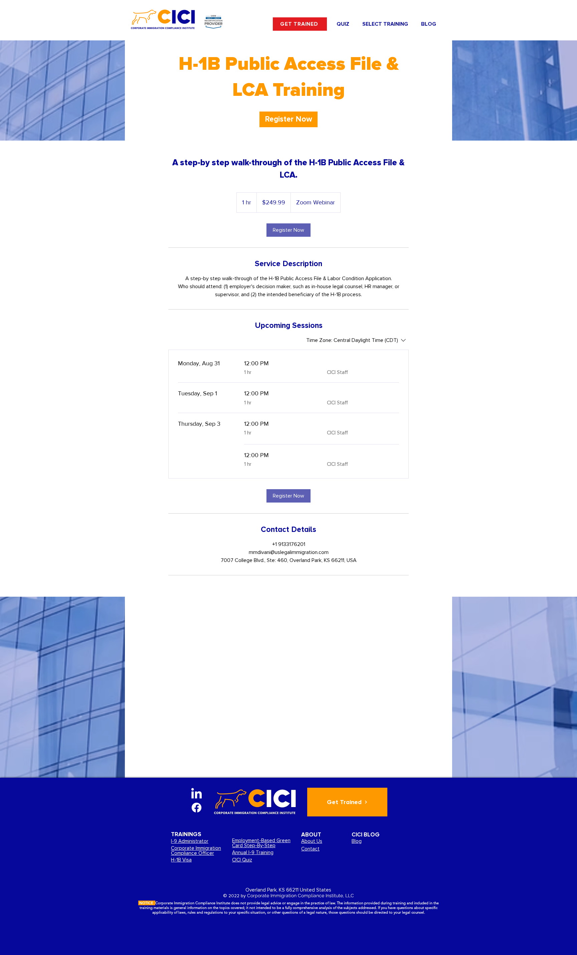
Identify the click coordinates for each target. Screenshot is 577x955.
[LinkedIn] (196, 794)
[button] (385, 24)
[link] (288, 119)
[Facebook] (196, 807)
